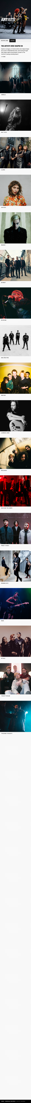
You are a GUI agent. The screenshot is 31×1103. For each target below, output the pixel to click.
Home (2, 1101)
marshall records (10, 1101)
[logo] (6, 6)
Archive (12, 40)
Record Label (4, 40)
